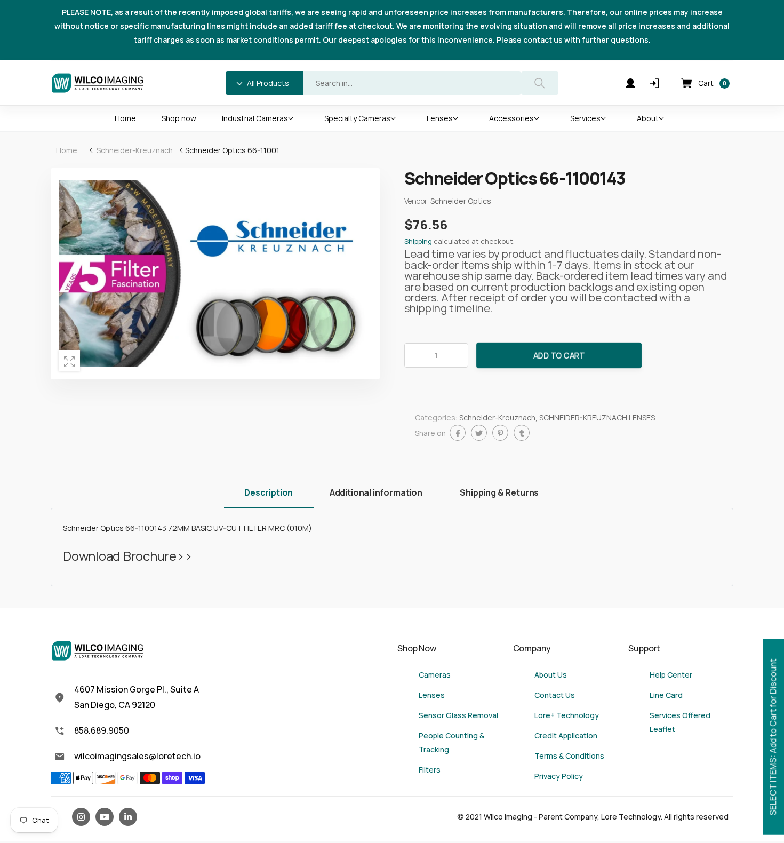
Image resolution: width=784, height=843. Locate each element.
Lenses (432, 695)
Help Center (671, 675)
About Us (550, 675)
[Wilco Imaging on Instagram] (81, 817)
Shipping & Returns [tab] (499, 492)
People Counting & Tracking (451, 742)
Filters (430, 770)
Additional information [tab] (376, 492)
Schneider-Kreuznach (497, 417)
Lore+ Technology (566, 715)
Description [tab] (268, 492)
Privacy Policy (558, 776)
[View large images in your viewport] (69, 360)
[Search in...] (539, 83)
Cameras (435, 675)
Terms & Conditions (569, 756)
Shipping (418, 241)
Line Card (666, 695)
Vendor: (417, 201)
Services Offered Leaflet (680, 722)
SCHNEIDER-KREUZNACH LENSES (597, 417)
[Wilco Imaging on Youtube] (104, 817)
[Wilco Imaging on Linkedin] (128, 817)
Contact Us (554, 695)
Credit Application (565, 735)
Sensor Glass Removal (458, 715)
